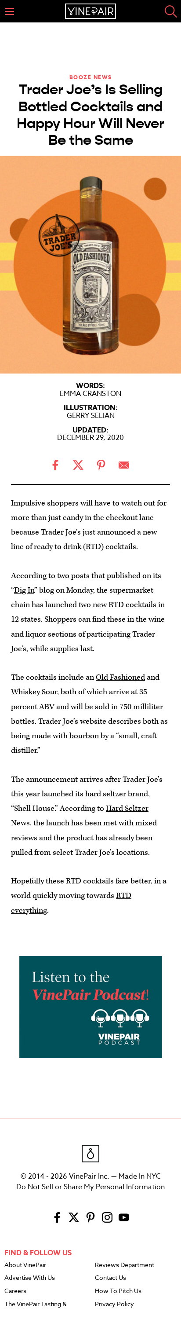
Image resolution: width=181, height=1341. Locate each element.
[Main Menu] (9, 11)
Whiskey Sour (34, 692)
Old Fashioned (120, 677)
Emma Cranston (90, 393)
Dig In (24, 590)
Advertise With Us (29, 1278)
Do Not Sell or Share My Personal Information (90, 1187)
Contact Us (110, 1278)
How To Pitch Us (118, 1291)
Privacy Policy (114, 1304)
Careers (15, 1291)
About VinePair (25, 1265)
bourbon (84, 736)
